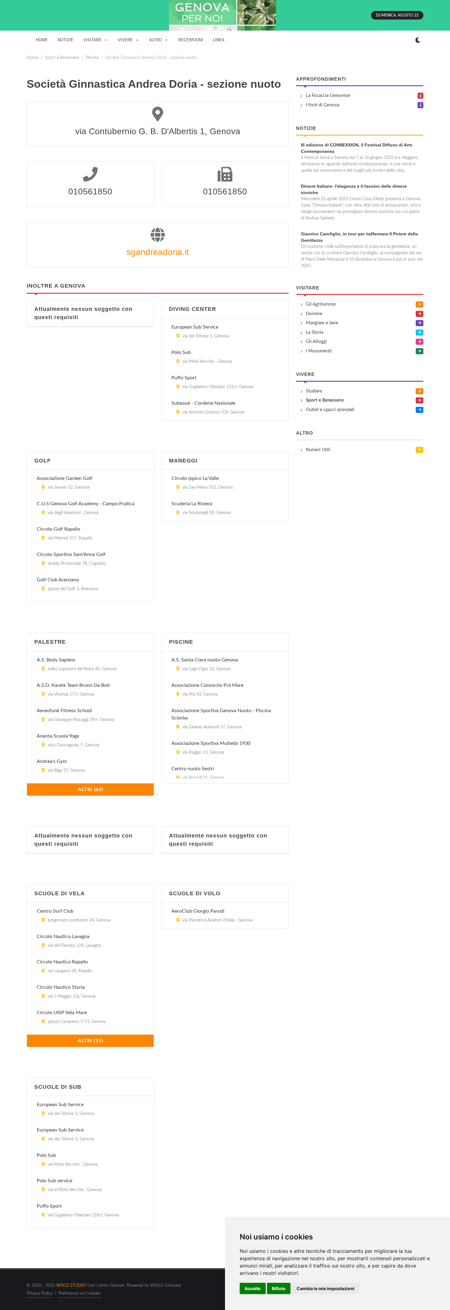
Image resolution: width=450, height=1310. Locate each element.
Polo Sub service (54, 1180)
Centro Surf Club (55, 911)
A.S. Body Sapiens (56, 659)
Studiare (314, 391)
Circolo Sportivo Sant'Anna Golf (71, 554)
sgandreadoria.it (157, 252)
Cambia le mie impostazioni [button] (325, 1288)
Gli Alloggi (316, 341)
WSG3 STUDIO (71, 1285)
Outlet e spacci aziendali (330, 409)
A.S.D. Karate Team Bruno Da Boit (73, 685)
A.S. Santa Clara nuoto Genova (204, 659)
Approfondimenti (321, 79)
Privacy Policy (39, 1293)
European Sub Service (194, 327)
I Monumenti (319, 351)
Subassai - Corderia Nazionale (203, 403)
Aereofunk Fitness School (64, 710)
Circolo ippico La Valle (195, 478)
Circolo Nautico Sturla (61, 987)
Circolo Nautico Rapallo (62, 961)
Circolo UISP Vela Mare (62, 1012)
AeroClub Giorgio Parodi (197, 911)
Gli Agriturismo (321, 304)
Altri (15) (90, 1040)
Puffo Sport (184, 377)
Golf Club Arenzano (58, 579)
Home (32, 57)
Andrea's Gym (52, 761)
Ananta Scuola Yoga (58, 736)
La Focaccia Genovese (328, 95)
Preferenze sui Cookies (79, 1293)
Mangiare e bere (322, 323)
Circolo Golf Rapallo (58, 529)
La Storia (314, 332)
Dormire (314, 313)
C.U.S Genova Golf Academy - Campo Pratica (85, 503)
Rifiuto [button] (279, 1288)
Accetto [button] (253, 1288)
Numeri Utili (318, 449)
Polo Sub (181, 352)
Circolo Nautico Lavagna (63, 936)
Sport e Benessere (62, 57)
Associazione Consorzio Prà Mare (207, 685)
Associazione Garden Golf (64, 478)
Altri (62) (90, 789)
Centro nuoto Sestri (192, 768)
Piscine (92, 57)
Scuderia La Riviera (191, 503)
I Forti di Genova (322, 105)
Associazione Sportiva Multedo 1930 (210, 743)
